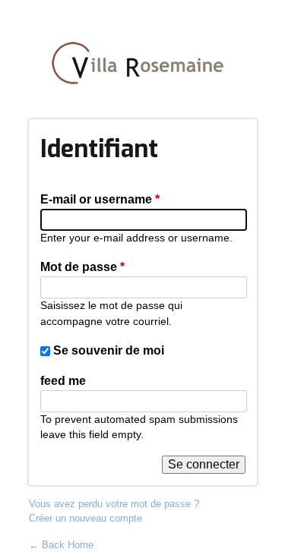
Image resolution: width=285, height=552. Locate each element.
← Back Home (61, 544)
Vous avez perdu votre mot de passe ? (114, 503)
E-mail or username (100, 199)
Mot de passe (82, 266)
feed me (63, 380)
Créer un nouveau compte (85, 518)
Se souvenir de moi (108, 350)
